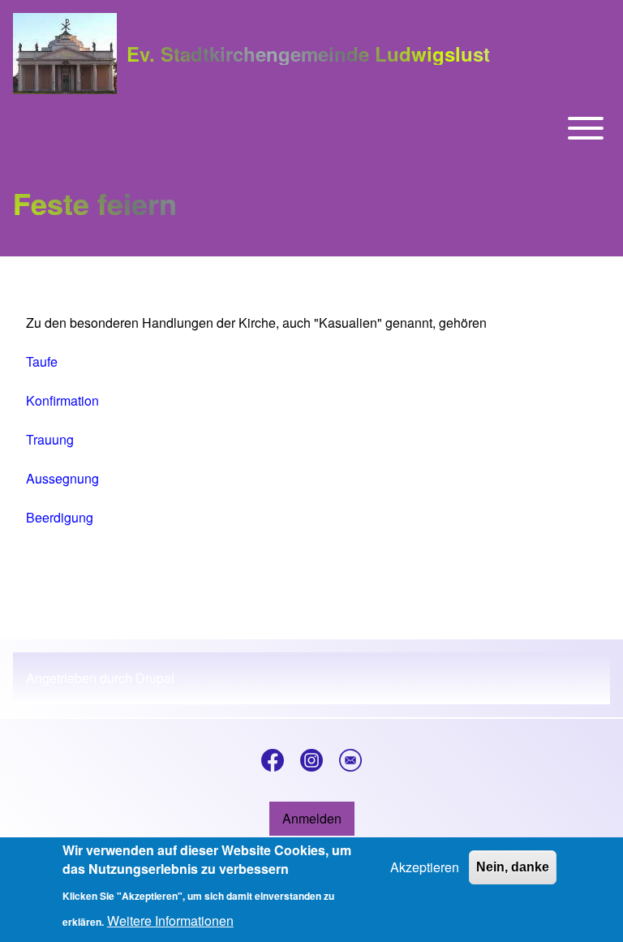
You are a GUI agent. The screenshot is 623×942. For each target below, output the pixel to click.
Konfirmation (62, 400)
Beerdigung (59, 517)
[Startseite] (65, 53)
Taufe (42, 361)
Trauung (50, 439)
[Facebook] (272, 760)
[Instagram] (311, 760)
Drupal (154, 678)
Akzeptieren (424, 867)
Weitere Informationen (170, 920)
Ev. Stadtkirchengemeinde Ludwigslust (308, 53)
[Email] (350, 760)
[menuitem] (311, 819)
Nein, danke (512, 867)
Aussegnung (62, 478)
